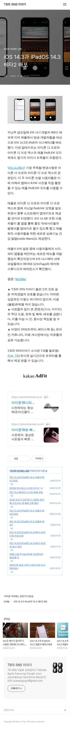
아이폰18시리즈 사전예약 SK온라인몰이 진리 (23, 403)
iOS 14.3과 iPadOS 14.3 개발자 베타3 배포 (27, 512)
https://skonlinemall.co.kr (26, 397)
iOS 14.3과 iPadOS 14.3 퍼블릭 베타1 (27, 523)
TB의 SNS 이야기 (15, 4)
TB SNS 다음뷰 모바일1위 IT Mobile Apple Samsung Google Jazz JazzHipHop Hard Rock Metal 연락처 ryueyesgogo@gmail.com (26, 675)
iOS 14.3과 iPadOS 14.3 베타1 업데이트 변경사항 (28, 534)
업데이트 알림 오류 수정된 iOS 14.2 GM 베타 (27, 566)
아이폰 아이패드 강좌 (19, 470)
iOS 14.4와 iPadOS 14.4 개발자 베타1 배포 (27, 479)
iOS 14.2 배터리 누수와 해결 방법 (26, 492)
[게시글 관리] (26, 458)
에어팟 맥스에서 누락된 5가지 (24, 488)
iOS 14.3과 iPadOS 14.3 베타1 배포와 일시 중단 (28, 545)
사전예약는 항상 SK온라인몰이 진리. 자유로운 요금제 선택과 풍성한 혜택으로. (23, 410)
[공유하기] (21, 458)
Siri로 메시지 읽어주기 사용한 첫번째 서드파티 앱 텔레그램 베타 (27, 501)
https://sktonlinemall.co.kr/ (27, 424)
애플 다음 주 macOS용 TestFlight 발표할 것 (26, 556)
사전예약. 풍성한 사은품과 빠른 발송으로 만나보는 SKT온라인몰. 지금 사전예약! (22, 437)
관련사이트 (9, 710)
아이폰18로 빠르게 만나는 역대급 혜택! (23, 430)
